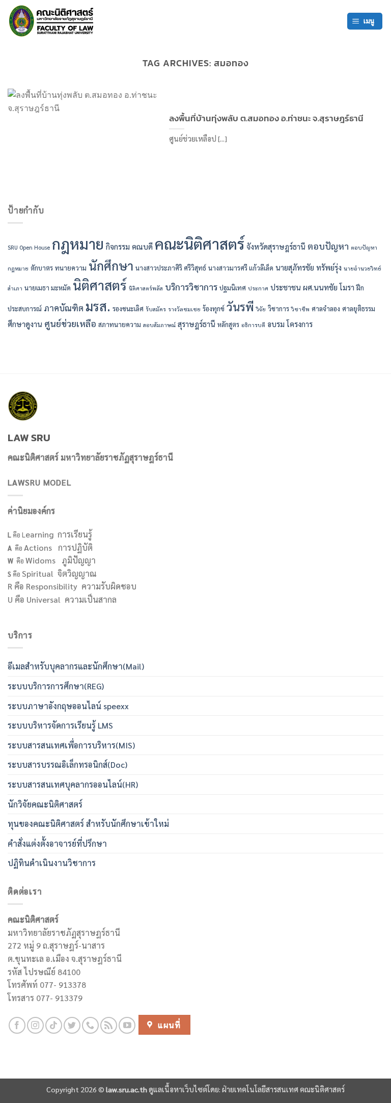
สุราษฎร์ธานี (196, 324)
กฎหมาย (78, 243)
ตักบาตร (42, 267)
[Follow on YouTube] (127, 1025)
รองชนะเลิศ (128, 308)
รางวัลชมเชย (184, 309)
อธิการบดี (253, 324)
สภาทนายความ (119, 324)
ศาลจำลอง (326, 308)
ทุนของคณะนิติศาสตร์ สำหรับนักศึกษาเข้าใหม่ (88, 823)
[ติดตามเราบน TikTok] (53, 1025)
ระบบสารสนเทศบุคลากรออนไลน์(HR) (73, 784)
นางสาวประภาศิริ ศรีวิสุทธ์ (170, 267)
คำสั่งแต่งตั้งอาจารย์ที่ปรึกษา (57, 843)
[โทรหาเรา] (90, 1025)
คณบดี (142, 246)
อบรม (276, 324)
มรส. (98, 306)
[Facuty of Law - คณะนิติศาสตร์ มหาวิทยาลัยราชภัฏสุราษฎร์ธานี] (53, 21)
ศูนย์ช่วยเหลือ (70, 323)
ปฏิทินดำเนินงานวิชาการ (52, 862)
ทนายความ (71, 267)
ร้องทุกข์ (214, 308)
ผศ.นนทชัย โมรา (328, 287)
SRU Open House (29, 247)
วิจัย (261, 309)
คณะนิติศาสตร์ (199, 243)
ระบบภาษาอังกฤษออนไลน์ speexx (68, 706)
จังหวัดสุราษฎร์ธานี (275, 246)
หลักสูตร (228, 324)
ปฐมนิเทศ (232, 287)
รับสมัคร (156, 309)
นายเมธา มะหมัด (47, 287)
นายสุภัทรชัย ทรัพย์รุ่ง (308, 267)
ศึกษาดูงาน (25, 324)
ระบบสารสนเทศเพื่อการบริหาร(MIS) (71, 745)
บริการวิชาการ (191, 286)
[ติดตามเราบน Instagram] (35, 1025)
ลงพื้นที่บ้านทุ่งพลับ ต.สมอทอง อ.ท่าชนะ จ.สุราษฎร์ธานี (266, 118)
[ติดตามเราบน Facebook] (17, 1025)
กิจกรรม (118, 246)
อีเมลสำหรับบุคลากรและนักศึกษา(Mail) (76, 666)
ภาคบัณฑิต (63, 308)
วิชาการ (278, 308)
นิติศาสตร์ (100, 285)
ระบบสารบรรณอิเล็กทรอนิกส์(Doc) (67, 764)
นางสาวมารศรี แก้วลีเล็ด (240, 267)
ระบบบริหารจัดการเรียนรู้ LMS (60, 725)
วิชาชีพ (300, 309)
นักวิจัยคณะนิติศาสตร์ (45, 804)
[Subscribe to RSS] (108, 1025)
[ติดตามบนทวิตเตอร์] (72, 1025)
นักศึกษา (111, 265)
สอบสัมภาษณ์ (159, 324)
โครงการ (300, 324)
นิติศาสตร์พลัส (146, 288)
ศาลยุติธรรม (358, 308)
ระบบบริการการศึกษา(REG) (56, 686)
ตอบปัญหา (328, 246)
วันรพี (240, 306)
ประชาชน (285, 287)
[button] (364, 21)
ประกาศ (258, 288)
